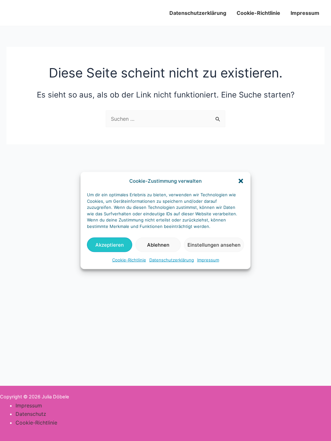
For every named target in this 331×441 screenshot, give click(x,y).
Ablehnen (158, 245)
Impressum (208, 259)
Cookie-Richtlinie (129, 259)
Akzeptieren (109, 245)
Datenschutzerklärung (171, 259)
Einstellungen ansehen (213, 245)
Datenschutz (31, 414)
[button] (241, 181)
